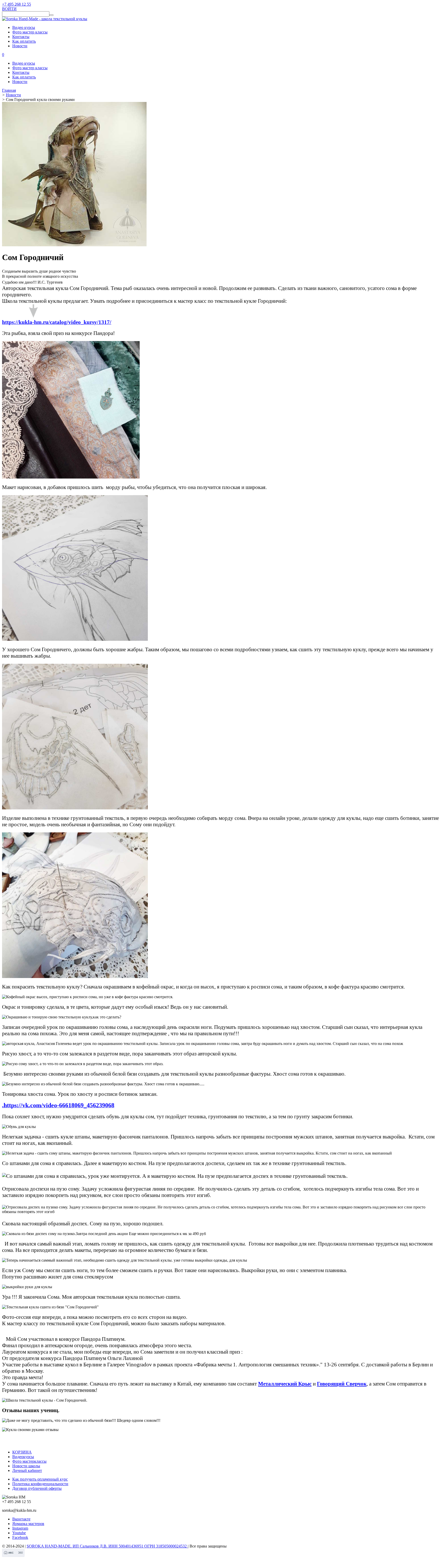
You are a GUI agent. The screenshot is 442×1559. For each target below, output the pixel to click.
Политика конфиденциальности (40, 1484)
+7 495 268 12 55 (16, 4)
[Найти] (51, 15)
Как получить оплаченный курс (40, 1479)
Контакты (20, 36)
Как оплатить (24, 41)
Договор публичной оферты (37, 1488)
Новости (19, 46)
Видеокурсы (23, 1457)
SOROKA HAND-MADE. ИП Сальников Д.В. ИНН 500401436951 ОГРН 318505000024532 (107, 1546)
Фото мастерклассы (29, 1461)
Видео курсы (23, 27)
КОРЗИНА (22, 1452)
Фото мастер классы (30, 32)
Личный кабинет (27, 1470)
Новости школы (26, 1466)
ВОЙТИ (9, 9)
